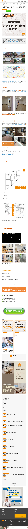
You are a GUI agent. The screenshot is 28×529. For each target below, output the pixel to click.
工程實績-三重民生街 (6, 265)
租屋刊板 (17, 4)
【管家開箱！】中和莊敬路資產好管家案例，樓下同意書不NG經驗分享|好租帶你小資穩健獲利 (20, 335)
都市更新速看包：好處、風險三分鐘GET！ (9, 446)
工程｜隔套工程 (5, 399)
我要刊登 (22, 1)
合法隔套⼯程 (16, 511)
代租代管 (4, 403)
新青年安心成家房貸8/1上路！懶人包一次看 (9, 414)
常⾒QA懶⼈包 (3, 514)
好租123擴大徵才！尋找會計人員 (7, 417)
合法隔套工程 (14, 483)
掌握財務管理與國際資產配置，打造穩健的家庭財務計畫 (10, 460)
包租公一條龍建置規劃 (5, 349)
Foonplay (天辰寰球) (24, 522)
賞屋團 (11, 3)
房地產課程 (21, 4)
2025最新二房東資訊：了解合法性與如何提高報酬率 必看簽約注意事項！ (13, 425)
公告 (3, 407)
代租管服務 (14, 485)
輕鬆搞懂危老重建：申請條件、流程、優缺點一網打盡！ (10, 453)
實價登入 (14, 4)
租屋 (3, 404)
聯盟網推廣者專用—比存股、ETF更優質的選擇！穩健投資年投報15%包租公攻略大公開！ (8, 351)
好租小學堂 (4, 402)
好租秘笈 (24, 4)
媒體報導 (3, 511)
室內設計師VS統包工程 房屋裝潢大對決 (8, 439)
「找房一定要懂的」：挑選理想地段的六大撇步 (9, 432)
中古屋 (7, 3)
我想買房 (19, 1)
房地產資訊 (4, 4)
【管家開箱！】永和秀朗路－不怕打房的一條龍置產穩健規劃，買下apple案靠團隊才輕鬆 (8, 335)
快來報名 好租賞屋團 (21, 516)
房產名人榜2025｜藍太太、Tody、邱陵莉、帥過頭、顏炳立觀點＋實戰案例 (13, 474)
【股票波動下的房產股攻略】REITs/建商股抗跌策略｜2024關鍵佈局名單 (13, 467)
